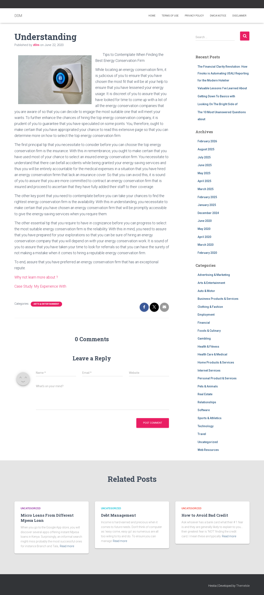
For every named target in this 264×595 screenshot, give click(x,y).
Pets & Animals (208, 386)
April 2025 (204, 181)
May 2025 (204, 173)
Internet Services (209, 370)
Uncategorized (208, 442)
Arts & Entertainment (46, 304)
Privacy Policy (194, 15)
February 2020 (207, 252)
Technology (205, 426)
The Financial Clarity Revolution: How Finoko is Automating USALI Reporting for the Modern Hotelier (223, 73)
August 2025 (206, 149)
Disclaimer (239, 15)
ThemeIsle (243, 585)
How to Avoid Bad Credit (205, 515)
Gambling (204, 338)
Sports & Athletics (210, 418)
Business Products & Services (218, 298)
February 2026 (207, 141)
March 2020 (205, 244)
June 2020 (205, 220)
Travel (202, 434)
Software (204, 410)
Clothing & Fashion (210, 306)
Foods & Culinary (209, 330)
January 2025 (207, 205)
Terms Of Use (170, 15)
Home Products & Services (216, 362)
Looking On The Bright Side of (218, 104)
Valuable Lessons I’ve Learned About (222, 88)
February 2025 (207, 197)
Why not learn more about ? (36, 277)
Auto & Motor (206, 291)
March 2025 (205, 189)
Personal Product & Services (217, 378)
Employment (206, 314)
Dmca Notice (218, 15)
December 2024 (208, 213)
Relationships (207, 402)
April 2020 (204, 237)
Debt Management (118, 515)
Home (152, 15)
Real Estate (205, 394)
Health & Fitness (208, 346)
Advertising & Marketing (214, 274)
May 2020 (204, 228)
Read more (67, 546)
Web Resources (208, 450)
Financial (204, 322)
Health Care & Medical (212, 354)
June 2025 (205, 165)
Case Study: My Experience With (40, 286)
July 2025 (204, 157)
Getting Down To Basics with (216, 96)
